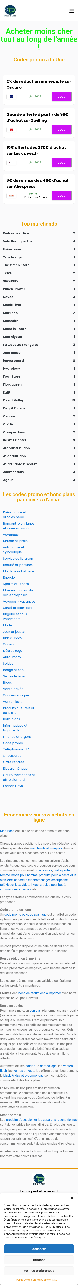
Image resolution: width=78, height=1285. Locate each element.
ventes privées (23, 1071)
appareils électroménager (32, 880)
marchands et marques (46, 848)
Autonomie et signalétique (13, 549)
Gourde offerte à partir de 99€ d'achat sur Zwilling (37, 117)
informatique (9, 889)
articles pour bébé (52, 884)
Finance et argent (17, 736)
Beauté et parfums (18, 565)
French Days (13, 786)
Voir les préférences (39, 1271)
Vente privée (13, 689)
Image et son (13, 670)
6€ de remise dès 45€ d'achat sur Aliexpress (37, 183)
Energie (9, 577)
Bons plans (11, 719)
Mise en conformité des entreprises (18, 592)
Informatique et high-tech (15, 728)
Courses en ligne (16, 695)
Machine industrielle (18, 571)
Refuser (39, 1260)
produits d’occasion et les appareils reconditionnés (42, 1120)
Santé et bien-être (18, 608)
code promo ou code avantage (25, 914)
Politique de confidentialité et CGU (37, 1279)
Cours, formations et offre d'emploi (19, 777)
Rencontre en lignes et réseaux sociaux (18, 526)
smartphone (59, 880)
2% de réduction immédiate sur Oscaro (38, 84)
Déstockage (12, 650)
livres (35, 884)
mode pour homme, (24, 875)
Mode (7, 625)
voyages (25, 889)
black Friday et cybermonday (23, 1075)
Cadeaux (10, 644)
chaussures (44, 870)
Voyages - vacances (19, 601)
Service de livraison (18, 558)
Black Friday (12, 638)
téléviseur (7, 884)
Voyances (11, 534)
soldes (30, 1066)
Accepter (39, 1249)
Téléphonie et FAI (16, 749)
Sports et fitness (16, 584)
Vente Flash (12, 701)
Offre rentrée (13, 762)
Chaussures (12, 755)
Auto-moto (12, 657)
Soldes (8, 663)
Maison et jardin (15, 541)
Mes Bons (7, 831)
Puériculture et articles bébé (14, 514)
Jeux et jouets (14, 631)
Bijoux (7, 682)
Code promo (13, 743)
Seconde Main (14, 676)
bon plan (35, 1010)
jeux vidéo (22, 884)
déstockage (48, 1066)
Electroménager (16, 768)
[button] (72, 1198)
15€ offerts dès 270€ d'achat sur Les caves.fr (36, 150)
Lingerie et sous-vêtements (16, 616)
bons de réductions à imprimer (39, 993)
